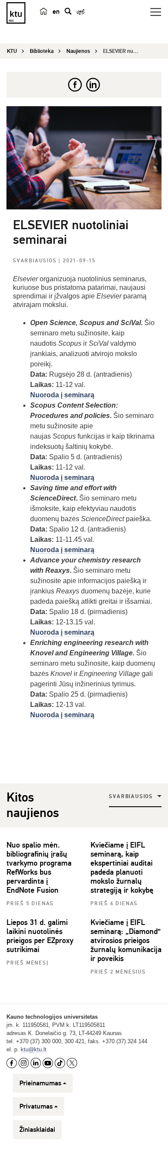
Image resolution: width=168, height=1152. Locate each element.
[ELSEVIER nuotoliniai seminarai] (84, 157)
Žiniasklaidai (37, 1129)
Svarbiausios (36, 261)
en (56, 11)
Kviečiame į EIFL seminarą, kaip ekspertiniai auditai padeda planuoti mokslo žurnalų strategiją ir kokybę (121, 867)
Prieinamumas (40, 1083)
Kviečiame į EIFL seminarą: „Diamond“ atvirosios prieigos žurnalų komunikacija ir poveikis (126, 940)
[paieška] (68, 11)
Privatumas (36, 1106)
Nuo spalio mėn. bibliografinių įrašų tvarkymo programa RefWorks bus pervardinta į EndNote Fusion (39, 867)
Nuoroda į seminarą (62, 715)
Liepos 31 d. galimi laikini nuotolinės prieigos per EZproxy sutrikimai (39, 936)
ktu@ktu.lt (34, 1049)
